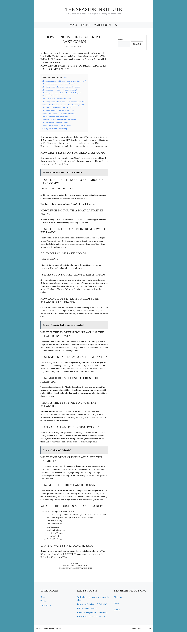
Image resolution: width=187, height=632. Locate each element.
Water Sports (102, 25)
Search (121, 40)
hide (65, 77)
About (140, 628)
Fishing (85, 25)
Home (133, 628)
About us (118, 597)
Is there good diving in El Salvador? (92, 604)
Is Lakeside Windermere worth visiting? (75, 568)
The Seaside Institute (93, 9)
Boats (73, 25)
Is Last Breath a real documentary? (91, 616)
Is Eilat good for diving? (87, 608)
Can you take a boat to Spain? (75, 566)
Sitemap (117, 610)
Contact (117, 603)
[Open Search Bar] (116, 25)
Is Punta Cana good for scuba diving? (92, 612)
